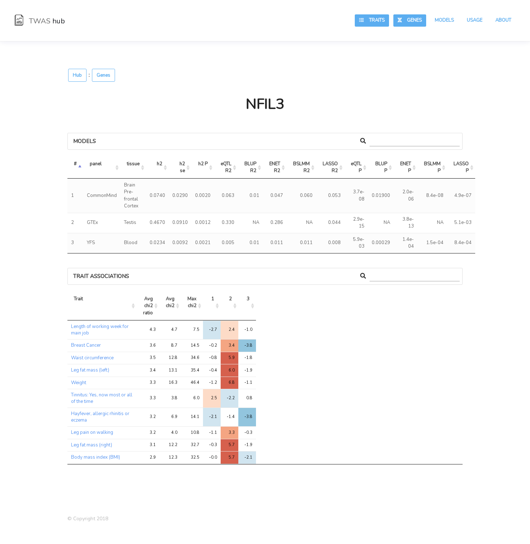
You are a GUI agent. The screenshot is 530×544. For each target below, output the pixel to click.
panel (96, 164)
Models (444, 20)
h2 (159, 164)
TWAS (46, 21)
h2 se (183, 167)
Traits (374, 20)
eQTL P (357, 167)
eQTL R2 (227, 167)
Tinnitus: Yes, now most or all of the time (101, 398)
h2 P (203, 164)
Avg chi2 (171, 302)
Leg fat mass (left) (90, 370)
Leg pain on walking (92, 432)
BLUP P (381, 167)
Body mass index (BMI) (95, 457)
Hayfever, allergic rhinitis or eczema (100, 416)
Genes (412, 20)
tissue (133, 164)
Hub (77, 75)
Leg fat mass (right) (91, 445)
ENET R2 (275, 167)
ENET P (406, 167)
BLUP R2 (250, 167)
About (503, 20)
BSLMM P (433, 167)
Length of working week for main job (100, 329)
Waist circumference (92, 358)
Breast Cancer (86, 345)
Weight (78, 382)
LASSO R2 (331, 167)
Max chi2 (192, 302)
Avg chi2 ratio (148, 306)
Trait (78, 299)
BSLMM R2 (302, 167)
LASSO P (462, 167)
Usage (474, 20)
